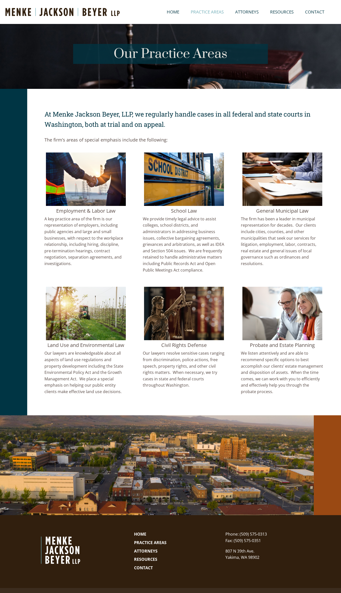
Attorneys (247, 12)
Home (173, 12)
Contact (314, 12)
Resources (282, 12)
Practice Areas (207, 12)
